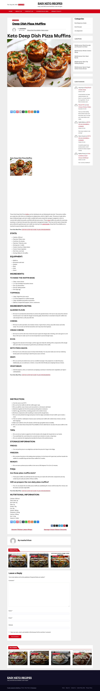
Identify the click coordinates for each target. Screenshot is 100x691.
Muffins (27, 214)
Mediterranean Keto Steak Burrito (60, 657)
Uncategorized (78, 30)
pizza (48, 220)
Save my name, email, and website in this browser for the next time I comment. (30, 632)
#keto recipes (44, 30)
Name (11, 610)
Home (10, 11)
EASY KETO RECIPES (50, 3)
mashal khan (22, 28)
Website (11, 625)
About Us (19, 11)
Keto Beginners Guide (80, 23)
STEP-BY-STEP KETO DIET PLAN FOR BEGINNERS (36, 229)
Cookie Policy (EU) (42, 11)
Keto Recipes (15, 20)
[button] (92, 11)
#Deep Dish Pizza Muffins (34, 30)
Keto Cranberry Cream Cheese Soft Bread (84, 155)
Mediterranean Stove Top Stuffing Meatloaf (82, 658)
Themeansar (33, 687)
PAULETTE (81, 105)
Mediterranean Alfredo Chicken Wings (38, 658)
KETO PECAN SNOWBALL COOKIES (84, 124)
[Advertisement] (39, 99)
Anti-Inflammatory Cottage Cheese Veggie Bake (60, 560)
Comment (11, 580)
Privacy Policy (56, 11)
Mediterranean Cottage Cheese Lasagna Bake (38, 560)
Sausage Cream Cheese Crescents (55, 529)
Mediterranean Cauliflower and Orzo (16, 560)
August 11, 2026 (15, 660)
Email (10, 618)
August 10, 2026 (58, 660)
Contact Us (29, 11)
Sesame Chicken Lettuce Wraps (21, 529)
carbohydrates (45, 224)
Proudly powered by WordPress (14, 687)
